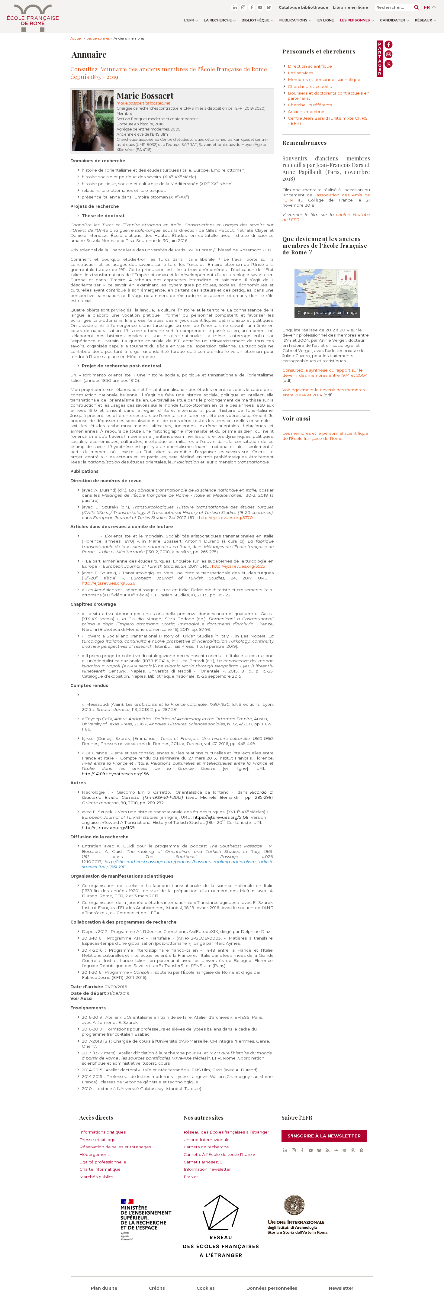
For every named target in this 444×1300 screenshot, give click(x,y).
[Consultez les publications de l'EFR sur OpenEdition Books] (352, 1150)
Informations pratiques (102, 1132)
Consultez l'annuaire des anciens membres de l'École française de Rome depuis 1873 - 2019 (168, 72)
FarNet (191, 1176)
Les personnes (355, 20)
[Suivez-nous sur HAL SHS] (344, 1150)
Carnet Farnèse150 (203, 1162)
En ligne (325, 20)
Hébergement (94, 1154)
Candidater (392, 20)
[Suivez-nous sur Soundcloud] (335, 1150)
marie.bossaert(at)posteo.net (143, 103)
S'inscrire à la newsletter (324, 1136)
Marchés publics (96, 1176)
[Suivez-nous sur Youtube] (260, 7)
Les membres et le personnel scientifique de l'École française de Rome (325, 436)
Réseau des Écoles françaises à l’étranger (226, 1132)
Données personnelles (271, 1288)
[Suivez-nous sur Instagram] (243, 7)
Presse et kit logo (97, 1139)
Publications (293, 20)
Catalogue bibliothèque (303, 7)
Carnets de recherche (206, 1146)
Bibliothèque (255, 20)
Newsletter (341, 1288)
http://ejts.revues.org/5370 (226, 517)
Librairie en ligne (350, 7)
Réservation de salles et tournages (115, 1146)
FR (427, 7)
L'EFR (189, 20)
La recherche (218, 20)
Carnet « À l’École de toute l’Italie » (219, 1154)
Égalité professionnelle (102, 1162)
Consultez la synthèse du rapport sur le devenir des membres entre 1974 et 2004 (325, 373)
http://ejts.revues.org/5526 (108, 583)
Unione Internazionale (207, 1139)
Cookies (206, 1288)
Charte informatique (100, 1169)
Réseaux (423, 20)
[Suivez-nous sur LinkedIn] (234, 7)
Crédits (157, 1288)
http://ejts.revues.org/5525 (238, 566)
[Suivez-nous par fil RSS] (327, 1150)
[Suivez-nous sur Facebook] (251, 7)
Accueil (76, 38)
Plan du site (104, 1288)
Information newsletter (207, 1169)
